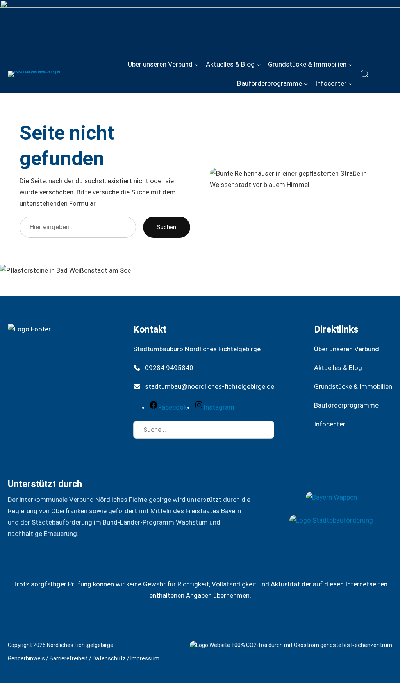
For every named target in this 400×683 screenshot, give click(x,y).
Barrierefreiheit (69, 658)
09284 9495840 (169, 368)
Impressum (144, 658)
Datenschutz (109, 658)
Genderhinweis (26, 658)
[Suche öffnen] (364, 74)
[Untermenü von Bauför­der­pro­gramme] (306, 83)
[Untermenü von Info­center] (350, 83)
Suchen (166, 227)
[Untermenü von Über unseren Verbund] (196, 65)
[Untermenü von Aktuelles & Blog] (259, 65)
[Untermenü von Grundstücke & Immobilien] (350, 65)
